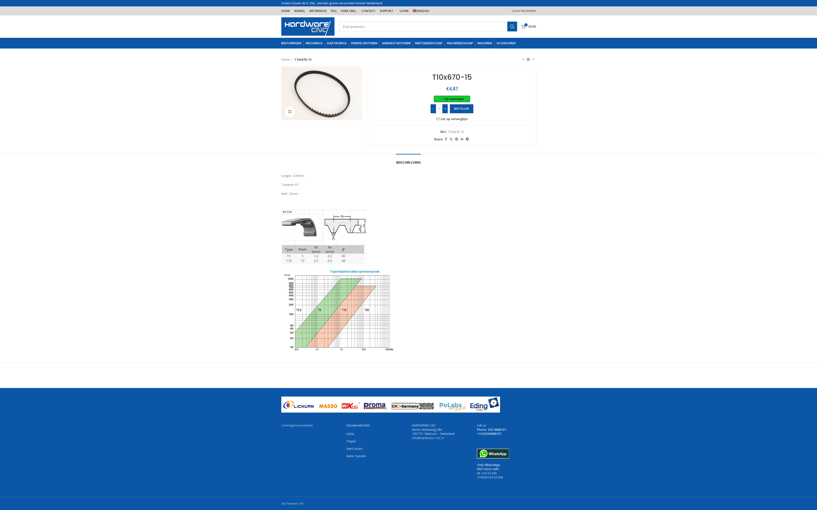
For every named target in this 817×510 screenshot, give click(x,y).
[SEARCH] (512, 26)
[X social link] (451, 139)
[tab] (408, 160)
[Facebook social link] (445, 139)
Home (285, 59)
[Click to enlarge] (290, 111)
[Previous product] (523, 59)
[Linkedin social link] (462, 139)
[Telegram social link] (467, 139)
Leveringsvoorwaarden (297, 425)
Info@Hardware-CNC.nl (428, 438)
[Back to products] (528, 59)
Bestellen (461, 108)
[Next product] (533, 59)
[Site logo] (308, 26)
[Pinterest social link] (456, 139)
